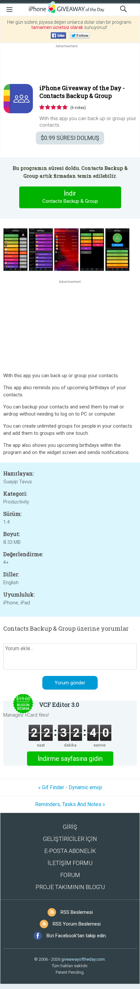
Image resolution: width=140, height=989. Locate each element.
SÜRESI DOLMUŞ (70, 137)
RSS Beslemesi (77, 912)
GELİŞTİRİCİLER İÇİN (70, 838)
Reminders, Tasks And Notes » (70, 804)
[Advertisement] (70, 64)
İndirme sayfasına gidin (70, 758)
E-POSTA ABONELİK (70, 850)
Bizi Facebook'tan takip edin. (77, 936)
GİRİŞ (70, 826)
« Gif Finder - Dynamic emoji (70, 787)
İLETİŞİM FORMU (70, 862)
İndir (70, 196)
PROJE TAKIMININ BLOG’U (70, 887)
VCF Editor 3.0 (59, 704)
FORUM (70, 875)
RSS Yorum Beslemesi (77, 924)
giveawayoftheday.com (83, 959)
